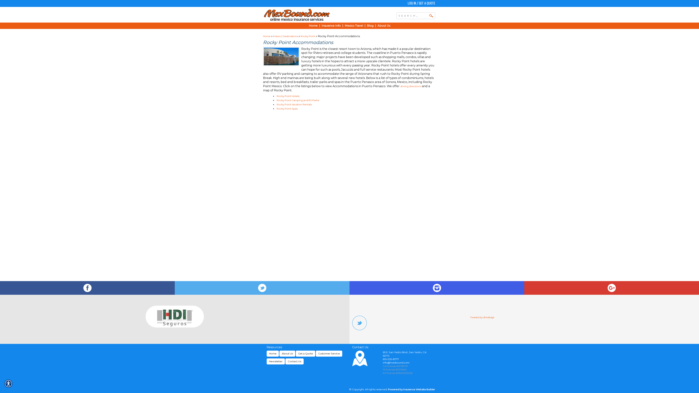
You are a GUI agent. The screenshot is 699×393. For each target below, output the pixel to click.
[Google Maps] (611, 288)
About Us (287, 353)
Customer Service (329, 353)
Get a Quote (427, 3)
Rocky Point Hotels (288, 96)
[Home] (313, 15)
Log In (412, 3)
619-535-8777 (391, 359)
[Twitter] (262, 288)
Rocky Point (308, 36)
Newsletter (276, 361)
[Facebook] (87, 288)
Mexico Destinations (286, 36)
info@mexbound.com (396, 362)
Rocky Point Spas (287, 108)
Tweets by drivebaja (482, 317)
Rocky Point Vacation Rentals (294, 104)
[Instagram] (437, 288)
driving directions (410, 86)
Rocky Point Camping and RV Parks (298, 100)
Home (266, 36)
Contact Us (294, 361)
